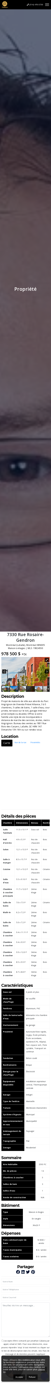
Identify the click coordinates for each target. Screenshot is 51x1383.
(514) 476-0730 (36, 4)
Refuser (32, 1377)
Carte (6, 743)
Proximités (35, 742)
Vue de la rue (20, 742)
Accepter (19, 1377)
